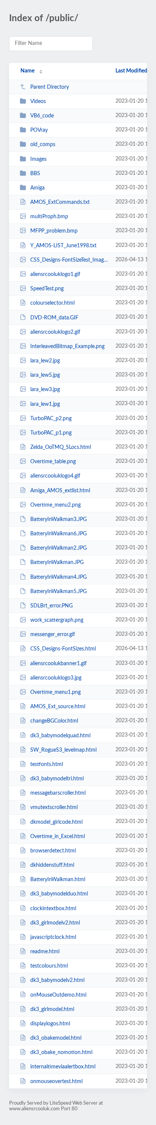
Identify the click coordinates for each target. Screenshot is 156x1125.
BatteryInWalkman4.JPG (58, 577)
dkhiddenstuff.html (52, 865)
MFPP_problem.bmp (54, 231)
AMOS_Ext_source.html (57, 706)
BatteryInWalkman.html (57, 879)
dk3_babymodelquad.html (60, 735)
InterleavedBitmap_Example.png (67, 346)
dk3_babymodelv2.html (57, 980)
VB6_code (42, 116)
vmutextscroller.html (54, 807)
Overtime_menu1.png (55, 692)
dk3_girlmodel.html (52, 1009)
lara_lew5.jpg (45, 375)
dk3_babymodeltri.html (57, 778)
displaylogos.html (50, 1023)
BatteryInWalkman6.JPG (58, 533)
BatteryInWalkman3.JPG (58, 519)
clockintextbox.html (53, 908)
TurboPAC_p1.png (51, 433)
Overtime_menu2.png (55, 505)
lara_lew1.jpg (45, 404)
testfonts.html (46, 764)
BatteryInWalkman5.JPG (58, 591)
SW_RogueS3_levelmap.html (63, 750)
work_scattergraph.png (56, 620)
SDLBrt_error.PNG (51, 606)
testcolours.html (49, 966)
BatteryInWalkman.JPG (57, 562)
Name (27, 71)
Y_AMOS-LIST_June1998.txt (63, 245)
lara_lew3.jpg (45, 389)
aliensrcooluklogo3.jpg (55, 678)
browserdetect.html (53, 851)
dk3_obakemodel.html (55, 1038)
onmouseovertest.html (56, 1081)
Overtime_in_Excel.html (57, 836)
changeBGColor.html (54, 721)
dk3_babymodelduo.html (59, 894)
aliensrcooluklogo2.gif (55, 332)
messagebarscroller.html (58, 793)
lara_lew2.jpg (45, 361)
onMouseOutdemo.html (58, 994)
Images (38, 159)
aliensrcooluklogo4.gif (55, 476)
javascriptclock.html (53, 937)
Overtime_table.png (53, 461)
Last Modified (131, 71)
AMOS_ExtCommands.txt (60, 202)
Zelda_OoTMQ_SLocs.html (60, 447)
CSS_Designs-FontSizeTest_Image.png (69, 260)
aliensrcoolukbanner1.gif (58, 663)
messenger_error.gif (52, 634)
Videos (38, 101)
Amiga (37, 188)
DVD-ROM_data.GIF (54, 317)
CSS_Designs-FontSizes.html (63, 649)
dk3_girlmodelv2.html (55, 923)
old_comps (42, 144)
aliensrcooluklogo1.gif (55, 274)
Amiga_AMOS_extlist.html (60, 490)
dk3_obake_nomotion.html (61, 1052)
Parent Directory (49, 87)
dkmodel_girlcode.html (56, 821)
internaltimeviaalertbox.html (62, 1067)
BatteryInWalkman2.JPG (58, 548)
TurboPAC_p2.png (51, 418)
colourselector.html (52, 303)
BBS (35, 173)
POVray (39, 130)
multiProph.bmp (49, 216)
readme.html (44, 951)
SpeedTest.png (47, 288)
